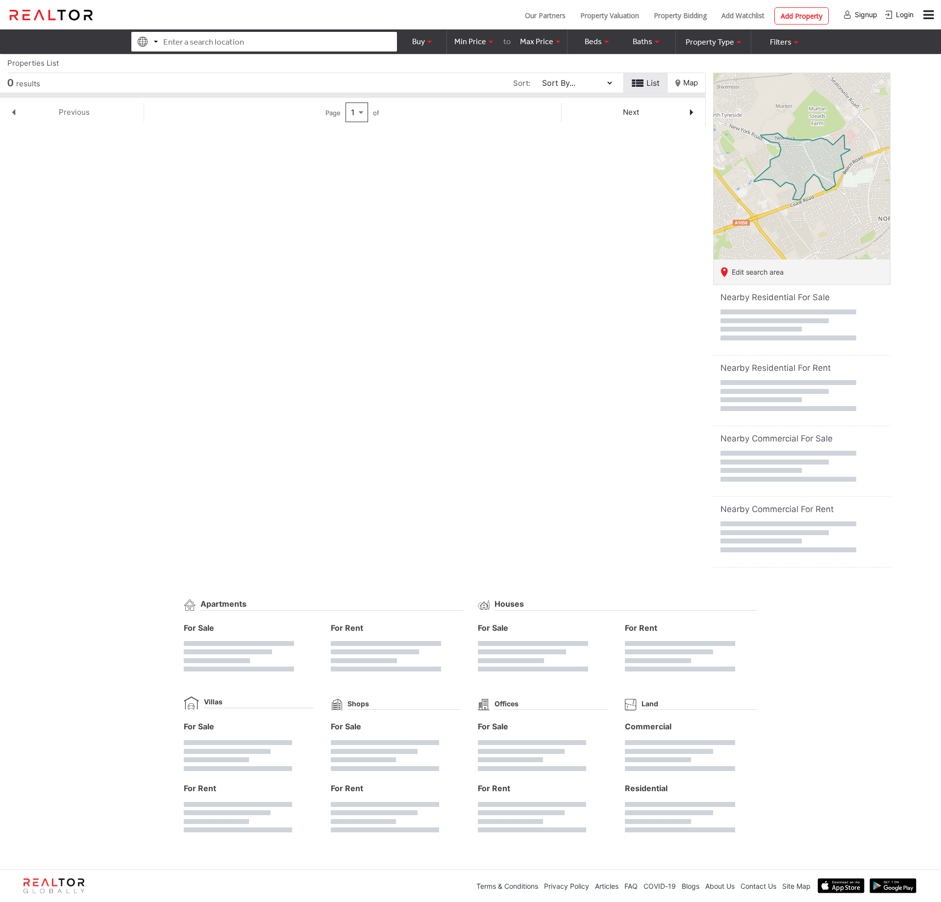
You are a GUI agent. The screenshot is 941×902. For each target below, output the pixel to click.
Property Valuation (609, 15)
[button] (713, 41)
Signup (866, 14)
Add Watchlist (743, 15)
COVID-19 (660, 886)
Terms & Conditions (507, 886)
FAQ (631, 886)
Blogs (690, 886)
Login (905, 14)
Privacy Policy (566, 886)
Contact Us (758, 886)
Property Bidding (680, 15)
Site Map (796, 886)
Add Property (801, 16)
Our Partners (545, 15)
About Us (720, 886)
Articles (607, 886)
